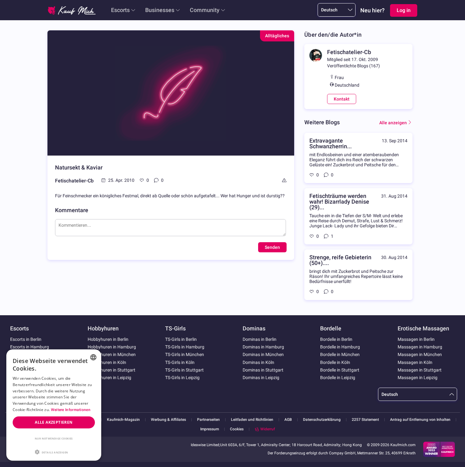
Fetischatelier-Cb (74, 181)
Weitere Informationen (70, 410)
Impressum (209, 429)
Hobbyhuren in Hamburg (112, 346)
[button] (54, 451)
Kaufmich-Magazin (123, 420)
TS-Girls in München (184, 354)
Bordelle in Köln (335, 362)
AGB (288, 420)
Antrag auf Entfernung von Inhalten (420, 420)
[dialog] (53, 405)
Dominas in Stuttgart (263, 369)
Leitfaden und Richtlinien (252, 420)
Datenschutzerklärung (322, 420)
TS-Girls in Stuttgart (184, 369)
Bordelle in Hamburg (340, 346)
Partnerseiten (208, 420)
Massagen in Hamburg (420, 346)
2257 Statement (365, 420)
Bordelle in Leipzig (337, 377)
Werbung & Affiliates (168, 420)
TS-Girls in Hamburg (184, 346)
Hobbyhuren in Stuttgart (111, 369)
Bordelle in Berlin (336, 339)
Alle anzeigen (393, 122)
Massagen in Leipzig (417, 377)
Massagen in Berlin (416, 339)
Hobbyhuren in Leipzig (109, 377)
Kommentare (71, 210)
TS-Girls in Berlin (181, 339)
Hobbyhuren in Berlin (108, 339)
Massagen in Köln (415, 362)
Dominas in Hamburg (263, 346)
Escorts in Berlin (25, 339)
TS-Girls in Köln (180, 362)
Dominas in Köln (258, 362)
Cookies (237, 429)
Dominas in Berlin (259, 339)
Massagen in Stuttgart (420, 369)
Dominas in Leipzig (261, 377)
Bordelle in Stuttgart (339, 369)
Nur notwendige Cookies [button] (54, 438)
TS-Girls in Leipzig (182, 377)
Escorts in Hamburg (29, 346)
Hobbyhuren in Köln (107, 362)
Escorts (120, 10)
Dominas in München (263, 354)
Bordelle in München (340, 354)
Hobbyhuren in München (112, 354)
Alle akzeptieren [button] (53, 422)
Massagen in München (420, 354)
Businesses (159, 10)
